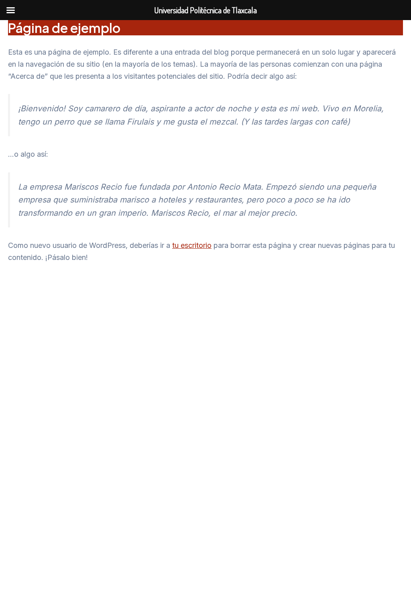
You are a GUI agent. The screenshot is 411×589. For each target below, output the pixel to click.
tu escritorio (192, 245)
